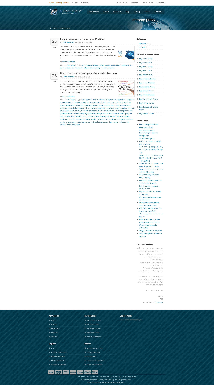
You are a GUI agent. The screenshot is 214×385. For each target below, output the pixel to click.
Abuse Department (58, 356)
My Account (117, 12)
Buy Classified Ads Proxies (148, 99)
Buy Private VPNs (145, 63)
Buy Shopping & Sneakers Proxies (148, 108)
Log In (53, 320)
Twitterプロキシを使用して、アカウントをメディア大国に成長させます (151, 149)
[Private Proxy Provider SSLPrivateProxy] (67, 12)
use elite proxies (77, 68)
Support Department (58, 365)
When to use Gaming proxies (149, 219)
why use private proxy (92, 68)
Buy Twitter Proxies (146, 75)
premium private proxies (97, 113)
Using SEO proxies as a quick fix (150, 231)
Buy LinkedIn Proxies (146, 91)
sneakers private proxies (99, 119)
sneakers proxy (71, 122)
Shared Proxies (147, 3)
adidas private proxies (90, 100)
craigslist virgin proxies (97, 108)
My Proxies (55, 328)
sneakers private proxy (117, 119)
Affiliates (54, 337)
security (84, 116)
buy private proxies (93, 102)
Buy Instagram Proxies (147, 79)
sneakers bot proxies (67, 119)
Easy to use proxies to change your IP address (82, 38)
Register (86, 3)
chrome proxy (87, 65)
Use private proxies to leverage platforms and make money (88, 73)
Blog (127, 12)
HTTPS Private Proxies (106, 111)
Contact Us (158, 12)
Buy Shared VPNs (145, 71)
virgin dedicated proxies (99, 122)
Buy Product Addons (146, 114)
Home (55, 28)
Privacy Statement (93, 352)
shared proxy (104, 116)
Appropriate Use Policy (95, 348)
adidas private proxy (106, 100)
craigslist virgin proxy (113, 108)
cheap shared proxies (123, 105)
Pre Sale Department (58, 352)
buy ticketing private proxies (111, 102)
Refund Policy (92, 356)
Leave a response (108, 68)
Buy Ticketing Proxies (147, 95)
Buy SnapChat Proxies (147, 87)
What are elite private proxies (149, 222)
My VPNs (54, 332)
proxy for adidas (118, 113)
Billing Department (58, 360)
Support (106, 12)
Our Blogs (142, 43)
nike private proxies (122, 111)
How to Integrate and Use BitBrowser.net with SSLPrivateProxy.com (148, 127)
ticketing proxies (84, 122)
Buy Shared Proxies (146, 67)
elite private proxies (73, 111)
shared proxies (93, 116)
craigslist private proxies (79, 108)
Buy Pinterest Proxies (147, 83)
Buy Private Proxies (146, 59)
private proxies (98, 65)
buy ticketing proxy (73, 105)
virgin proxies (113, 122)
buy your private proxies (89, 105)
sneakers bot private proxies (120, 116)
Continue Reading (68, 62)
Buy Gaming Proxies (146, 103)
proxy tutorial (76, 116)
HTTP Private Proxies (89, 111)
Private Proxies (121, 3)
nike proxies (74, 113)
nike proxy (83, 113)
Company (137, 12)
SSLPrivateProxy (68, 42)
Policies (147, 12)
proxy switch (115, 65)
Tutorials (142, 47)
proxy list (67, 116)
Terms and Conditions (95, 365)
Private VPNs (134, 3)
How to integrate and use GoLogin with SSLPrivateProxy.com (148, 136)
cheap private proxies (106, 105)
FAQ (52, 348)
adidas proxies (119, 100)
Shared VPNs (160, 3)
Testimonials (159, 302)
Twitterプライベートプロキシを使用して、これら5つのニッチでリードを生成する (151, 158)
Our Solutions (94, 12)
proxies (107, 65)
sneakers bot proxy (83, 119)
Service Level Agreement (96, 360)
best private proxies (79, 102)
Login (76, 3)
